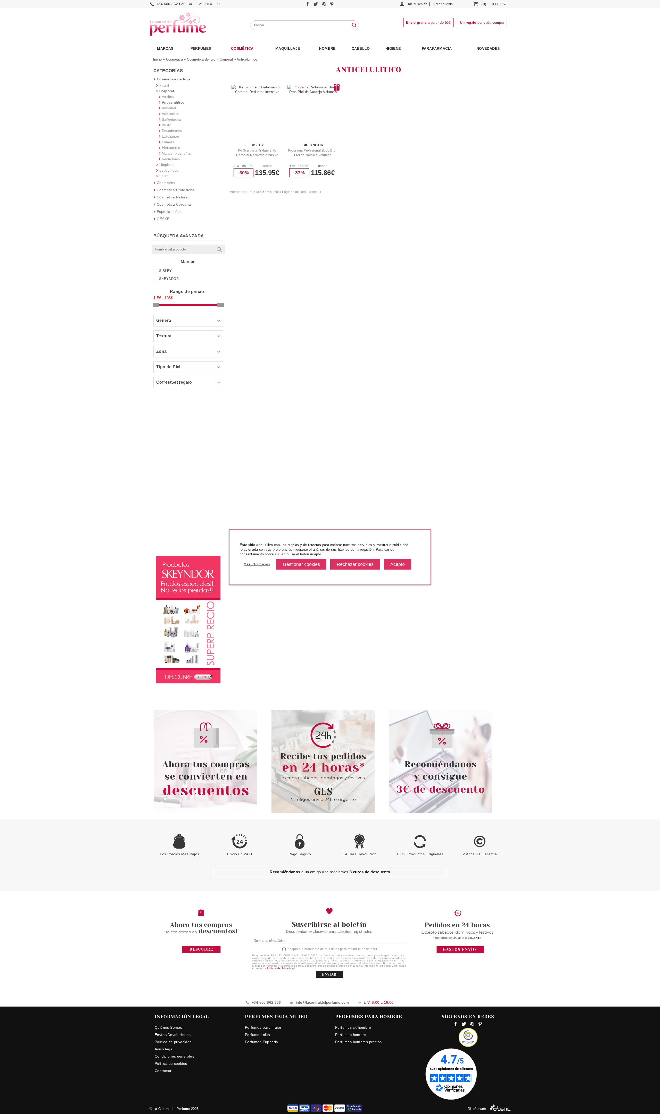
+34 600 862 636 (171, 4)
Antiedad (169, 108)
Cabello (361, 48)
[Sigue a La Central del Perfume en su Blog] (324, 5)
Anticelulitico (247, 59)
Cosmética (242, 48)
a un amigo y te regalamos (330, 872)
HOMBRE (327, 48)
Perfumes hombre (350, 1035)
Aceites (168, 97)
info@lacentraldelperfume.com (322, 1002)
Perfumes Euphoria (261, 1042)
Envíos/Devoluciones (173, 1035)
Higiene (393, 48)
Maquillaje (287, 48)
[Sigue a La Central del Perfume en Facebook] (308, 5)
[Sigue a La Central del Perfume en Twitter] (316, 5)
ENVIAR (329, 974)
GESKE (163, 219)
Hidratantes (171, 148)
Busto (166, 125)
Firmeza (168, 142)
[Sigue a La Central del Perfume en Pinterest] (331, 5)
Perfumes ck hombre (353, 1027)
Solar (163, 176)
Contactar (163, 1071)
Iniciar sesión (417, 4)
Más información (257, 564)
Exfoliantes (171, 136)
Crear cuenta (443, 4)
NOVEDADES (488, 48)
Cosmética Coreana (174, 204)
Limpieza (166, 165)
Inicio (157, 59)
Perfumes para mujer (263, 1027)
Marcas (165, 48)
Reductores (171, 159)
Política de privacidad (173, 1042)
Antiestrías (170, 114)
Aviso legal (164, 1049)
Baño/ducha (171, 119)
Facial (164, 85)
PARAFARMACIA (437, 48)
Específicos (168, 170)
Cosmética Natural (173, 197)
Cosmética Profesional (176, 190)
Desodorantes (173, 131)
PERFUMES (201, 48)
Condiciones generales (174, 1056)
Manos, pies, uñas (176, 153)
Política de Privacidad (281, 968)
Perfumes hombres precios (358, 1042)
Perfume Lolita (257, 1035)
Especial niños (169, 212)
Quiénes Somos (168, 1027)
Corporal (226, 59)
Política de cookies (171, 1063)
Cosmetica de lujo (201, 59)
